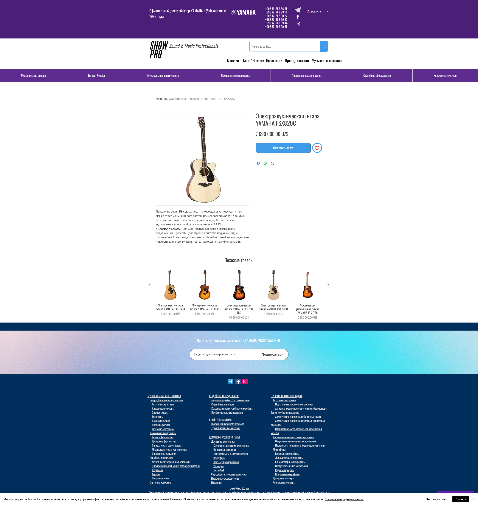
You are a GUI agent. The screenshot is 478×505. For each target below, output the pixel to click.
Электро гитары (160, 412)
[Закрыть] (473, 499)
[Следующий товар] (328, 285)
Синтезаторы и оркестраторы (167, 445)
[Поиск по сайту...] (324, 46)
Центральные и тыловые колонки (230, 454)
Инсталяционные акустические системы (293, 437)
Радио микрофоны (284, 470)
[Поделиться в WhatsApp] (265, 163)
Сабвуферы (219, 458)
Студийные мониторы (222, 404)
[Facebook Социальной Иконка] (238, 381)
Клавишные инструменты (163, 433)
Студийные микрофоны (287, 474)
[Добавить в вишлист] (317, 148)
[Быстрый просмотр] (170, 285)
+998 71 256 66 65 (276, 8)
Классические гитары (163, 408)
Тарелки (156, 474)
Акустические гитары (163, 404)
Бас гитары (157, 416)
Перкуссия (157, 470)
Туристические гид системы (225, 428)
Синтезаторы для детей (164, 453)
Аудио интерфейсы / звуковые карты (230, 400)
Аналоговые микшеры (284, 482)
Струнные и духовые (160, 482)
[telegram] (298, 10)
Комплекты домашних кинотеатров (231, 445)
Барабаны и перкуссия (161, 458)
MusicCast (218, 470)
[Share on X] (272, 163)
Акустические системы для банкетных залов (298, 416)
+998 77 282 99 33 (276, 19)
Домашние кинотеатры (223, 441)
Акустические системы (284, 400)
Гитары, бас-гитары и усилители (166, 400)
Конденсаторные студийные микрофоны (232, 408)
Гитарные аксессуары (163, 429)
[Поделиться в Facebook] (258, 163)
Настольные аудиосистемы (225, 478)
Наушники (216, 482)
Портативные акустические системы (294, 404)
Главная (161, 98)
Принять (461, 499)
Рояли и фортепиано (162, 437)
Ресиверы (218, 466)
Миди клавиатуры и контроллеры (169, 449)
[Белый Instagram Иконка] (298, 24)
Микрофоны (279, 449)
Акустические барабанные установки (171, 462)
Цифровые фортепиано (164, 441)
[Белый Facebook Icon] (298, 17)
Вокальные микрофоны (287, 453)
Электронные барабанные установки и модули (176, 466)
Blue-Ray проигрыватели (226, 462)
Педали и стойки (160, 478)
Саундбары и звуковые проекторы (228, 474)
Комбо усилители (161, 421)
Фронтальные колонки (225, 449)
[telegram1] (230, 381)
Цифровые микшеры (283, 478)
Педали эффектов (161, 425)
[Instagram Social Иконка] (245, 381)
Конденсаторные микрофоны (290, 462)
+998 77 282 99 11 (276, 12)
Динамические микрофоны (289, 458)
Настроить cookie (436, 499)
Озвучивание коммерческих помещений (295, 441)
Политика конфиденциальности (344, 499)
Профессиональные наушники (227, 412)
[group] (239, 294)
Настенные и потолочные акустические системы (300, 445)
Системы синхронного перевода (227, 424)
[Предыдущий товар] (150, 285)
